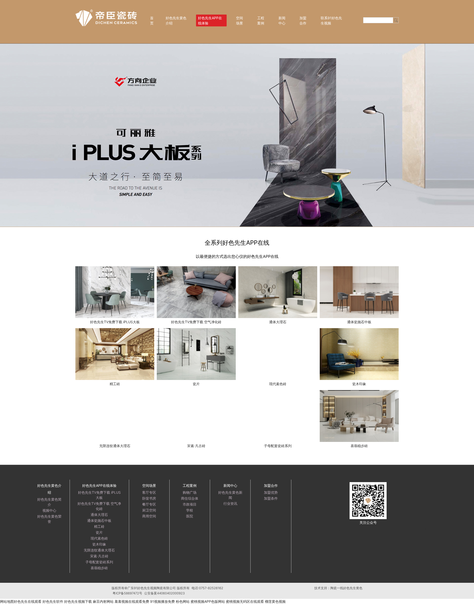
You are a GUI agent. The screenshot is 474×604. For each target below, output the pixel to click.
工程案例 (260, 20)
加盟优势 (271, 492)
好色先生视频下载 (78, 601)
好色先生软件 (52, 601)
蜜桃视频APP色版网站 (208, 601)
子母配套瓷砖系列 (99, 562)
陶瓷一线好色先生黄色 (346, 588)
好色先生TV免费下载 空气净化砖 (99, 506)
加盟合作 (302, 20)
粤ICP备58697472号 (127, 593)
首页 (152, 20)
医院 (189, 516)
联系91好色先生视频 (331, 20)
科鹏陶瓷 (428, 529)
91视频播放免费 (162, 601)
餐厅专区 (149, 504)
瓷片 (99, 532)
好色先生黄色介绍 (176, 20)
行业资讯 (230, 503)
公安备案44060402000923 (164, 593)
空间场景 (239, 20)
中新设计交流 (341, 529)
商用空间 (149, 516)
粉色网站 (183, 601)
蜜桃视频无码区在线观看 (245, 601)
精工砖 (99, 526)
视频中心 (49, 510)
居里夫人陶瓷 (381, 529)
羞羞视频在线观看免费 (132, 601)
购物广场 (190, 492)
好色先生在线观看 (27, 601)
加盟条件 (271, 498)
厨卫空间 (149, 510)
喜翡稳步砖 (99, 568)
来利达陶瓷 (361, 529)
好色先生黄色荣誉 (49, 519)
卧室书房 (149, 498)
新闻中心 (281, 20)
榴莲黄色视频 (275, 601)
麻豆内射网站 (103, 601)
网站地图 (7, 601)
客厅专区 (149, 492)
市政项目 (190, 504)
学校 (189, 510)
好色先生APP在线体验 (210, 20)
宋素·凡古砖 (99, 556)
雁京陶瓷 (308, 529)
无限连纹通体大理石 (99, 550)
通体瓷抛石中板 (99, 520)
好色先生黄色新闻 (230, 495)
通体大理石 (99, 514)
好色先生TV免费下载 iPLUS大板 (99, 495)
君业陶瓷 (323, 529)
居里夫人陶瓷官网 (406, 529)
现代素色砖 (99, 538)
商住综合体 (189, 498)
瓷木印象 (99, 544)
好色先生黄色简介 (49, 502)
